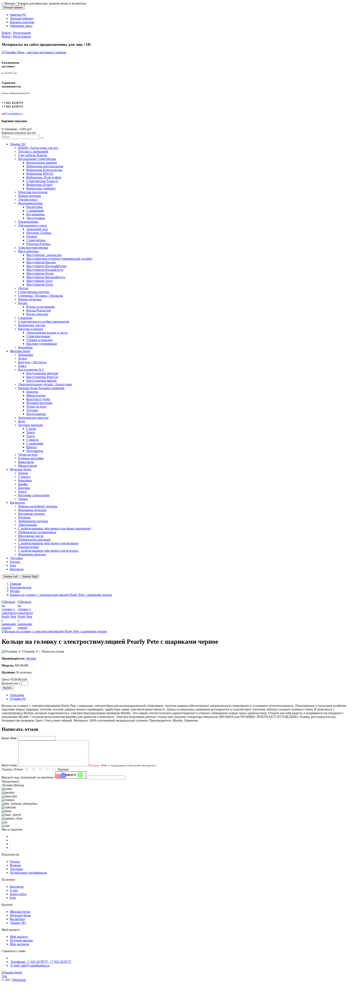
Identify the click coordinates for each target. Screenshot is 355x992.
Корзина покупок (22, 22)
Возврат (15, 865)
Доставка (16, 869)
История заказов (21, 940)
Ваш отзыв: (10, 765)
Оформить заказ (21, 26)
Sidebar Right (30, 576)
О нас (14, 890)
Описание (17, 695)
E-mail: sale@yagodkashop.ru (30, 965)
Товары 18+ (18, 922)
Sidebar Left (10, 576)
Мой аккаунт (19, 936)
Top (4, 976)
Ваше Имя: (9, 738)
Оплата (15, 861)
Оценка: (7, 769)
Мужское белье (20, 915)
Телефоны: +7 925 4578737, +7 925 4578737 (41, 961)
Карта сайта (18, 894)
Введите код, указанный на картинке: (28, 777)
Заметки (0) (18, 14)
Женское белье (20, 911)
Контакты (17, 886)
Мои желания (19, 944)
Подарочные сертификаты (28, 872)
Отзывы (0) (18, 698)
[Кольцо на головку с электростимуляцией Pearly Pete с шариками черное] (10, 627)
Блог (13, 897)
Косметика (17, 919)
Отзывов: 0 (30, 651)
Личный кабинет (22, 18)
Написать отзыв (53, 651)
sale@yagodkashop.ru (12, 113)
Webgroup (19, 980)
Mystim (31, 658)
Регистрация (22, 32)
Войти (6, 32)
